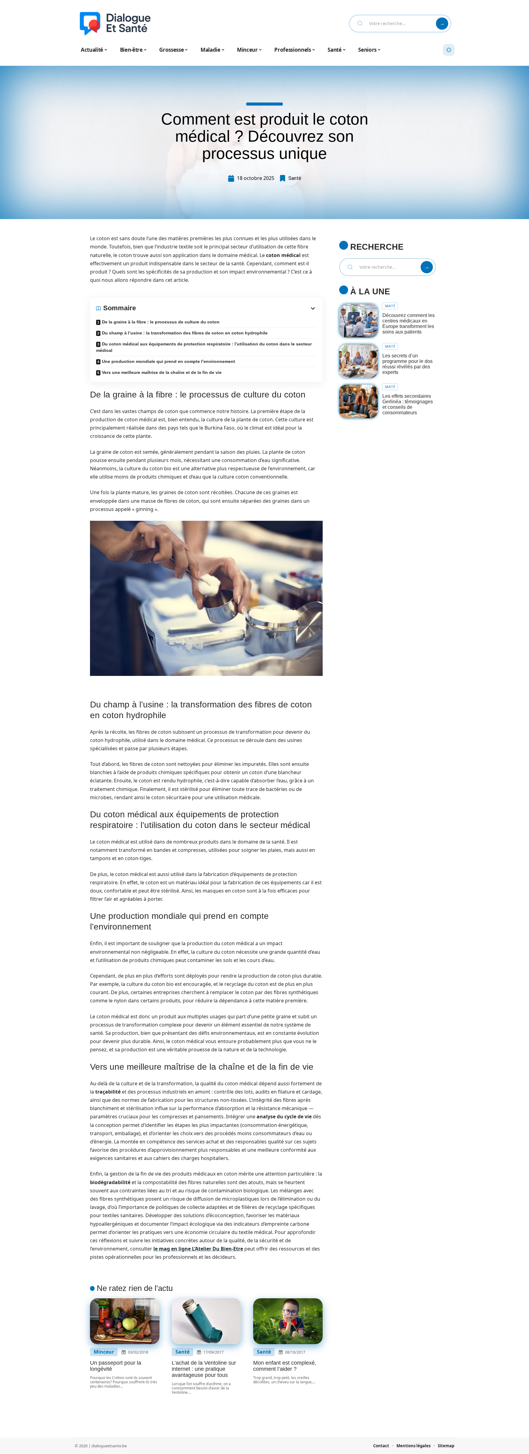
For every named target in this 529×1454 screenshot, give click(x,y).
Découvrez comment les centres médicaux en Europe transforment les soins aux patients (408, 323)
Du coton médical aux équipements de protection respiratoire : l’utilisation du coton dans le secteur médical (204, 347)
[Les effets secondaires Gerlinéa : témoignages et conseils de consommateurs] (358, 402)
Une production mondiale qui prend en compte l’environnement (168, 361)
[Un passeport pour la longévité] (124, 1321)
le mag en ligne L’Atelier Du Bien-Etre (198, 1248)
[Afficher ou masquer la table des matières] (226, 308)
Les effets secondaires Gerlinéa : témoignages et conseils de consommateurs (407, 404)
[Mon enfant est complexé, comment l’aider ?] (288, 1321)
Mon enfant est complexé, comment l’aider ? (284, 1366)
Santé (294, 178)
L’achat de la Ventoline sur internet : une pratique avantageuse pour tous (204, 1369)
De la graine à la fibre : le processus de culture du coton (160, 321)
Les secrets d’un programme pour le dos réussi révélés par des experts (407, 364)
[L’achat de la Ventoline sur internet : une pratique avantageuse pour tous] (206, 1321)
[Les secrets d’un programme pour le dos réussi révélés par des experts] (358, 361)
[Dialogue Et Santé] (115, 23)
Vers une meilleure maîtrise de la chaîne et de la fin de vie (162, 372)
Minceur (104, 1352)
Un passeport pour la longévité (115, 1366)
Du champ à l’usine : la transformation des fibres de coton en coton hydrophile (185, 332)
